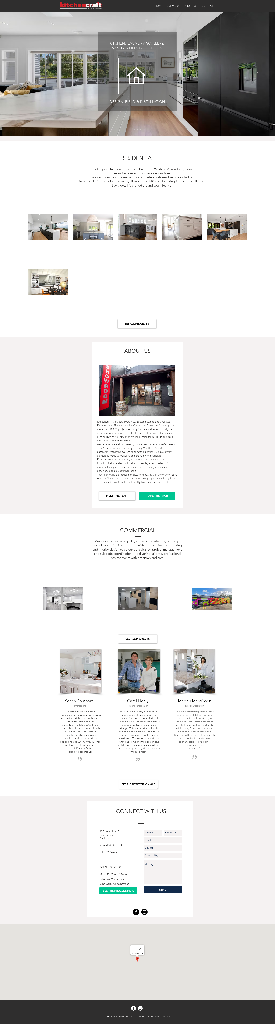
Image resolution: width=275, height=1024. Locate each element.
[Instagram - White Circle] (140, 1008)
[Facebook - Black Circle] (136, 912)
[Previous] (17, 74)
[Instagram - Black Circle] (144, 912)
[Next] (257, 74)
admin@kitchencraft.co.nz (114, 845)
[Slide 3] (137, 129)
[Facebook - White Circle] (133, 1008)
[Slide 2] (134, 129)
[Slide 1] (140, 129)
